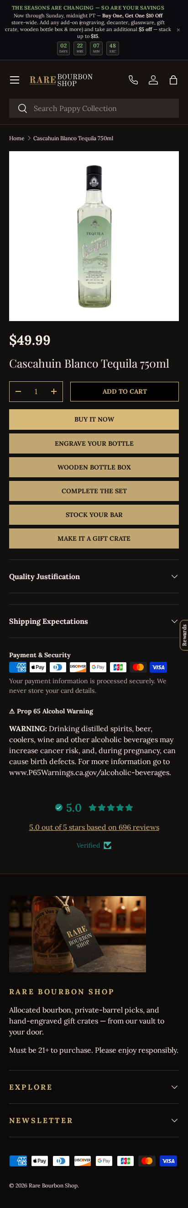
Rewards (184, 635)
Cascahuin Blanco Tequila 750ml (73, 138)
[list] (94, 236)
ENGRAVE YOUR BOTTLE (94, 443)
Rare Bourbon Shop (53, 1185)
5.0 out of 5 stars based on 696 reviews (94, 827)
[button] (173, 80)
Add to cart (125, 391)
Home (17, 138)
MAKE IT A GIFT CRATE (94, 538)
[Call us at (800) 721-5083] (133, 80)
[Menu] (15, 80)
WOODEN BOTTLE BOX (94, 467)
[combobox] (94, 108)
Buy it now (94, 419)
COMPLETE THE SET (94, 491)
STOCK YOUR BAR (94, 515)
